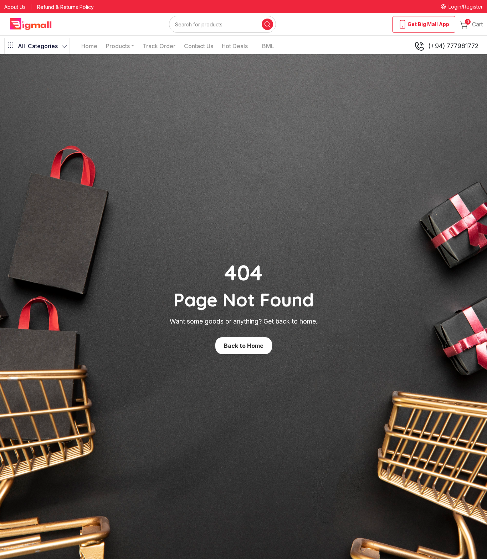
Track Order (159, 46)
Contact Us (198, 46)
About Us (15, 7)
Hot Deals (235, 46)
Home (89, 46)
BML (268, 46)
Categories (38, 46)
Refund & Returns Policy (65, 7)
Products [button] (118, 46)
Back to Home (243, 345)
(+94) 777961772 (453, 46)
